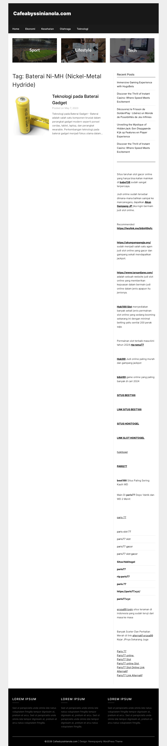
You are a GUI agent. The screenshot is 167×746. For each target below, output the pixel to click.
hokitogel (122, 452)
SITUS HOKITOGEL (128, 423)
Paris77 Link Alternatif (129, 675)
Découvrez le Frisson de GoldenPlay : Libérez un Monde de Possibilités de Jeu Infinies (135, 113)
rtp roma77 (137, 344)
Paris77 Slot (124, 659)
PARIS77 (122, 466)
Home (15, 28)
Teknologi (82, 28)
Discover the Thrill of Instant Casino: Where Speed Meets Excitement (133, 97)
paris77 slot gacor (127, 553)
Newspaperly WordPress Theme (105, 741)
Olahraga (65, 28)
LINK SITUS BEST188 (129, 409)
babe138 (125, 182)
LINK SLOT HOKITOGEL (130, 437)
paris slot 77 (124, 531)
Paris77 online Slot (128, 663)
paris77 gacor (125, 546)
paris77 (121, 569)
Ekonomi (30, 28)
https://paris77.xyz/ (128, 591)
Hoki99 (121, 359)
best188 (122, 480)
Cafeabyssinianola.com (42, 13)
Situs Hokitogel (126, 561)
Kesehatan (47, 28)
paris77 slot (123, 539)
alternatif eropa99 (142, 635)
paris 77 (121, 517)
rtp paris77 (123, 576)
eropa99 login (125, 609)
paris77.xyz (123, 598)
